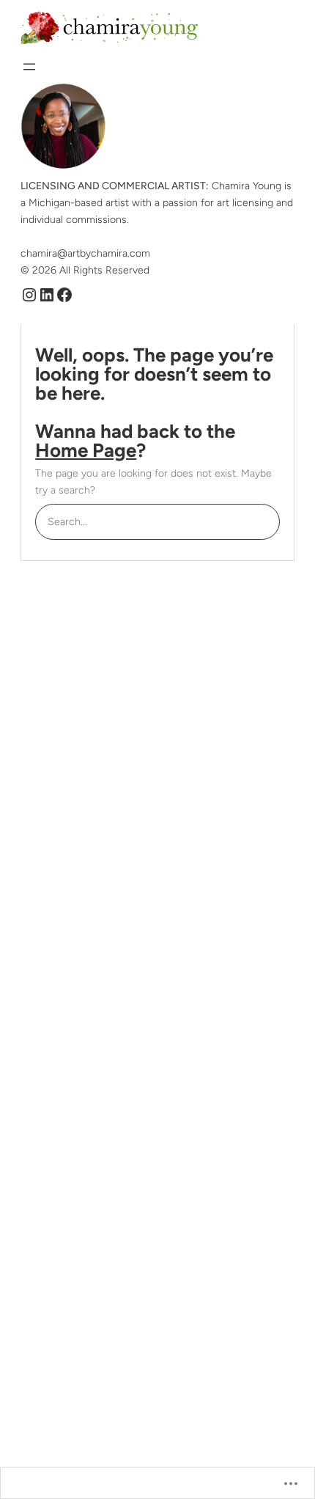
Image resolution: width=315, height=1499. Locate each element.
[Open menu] (29, 67)
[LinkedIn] (47, 295)
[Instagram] (29, 295)
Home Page (85, 450)
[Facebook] (64, 295)
